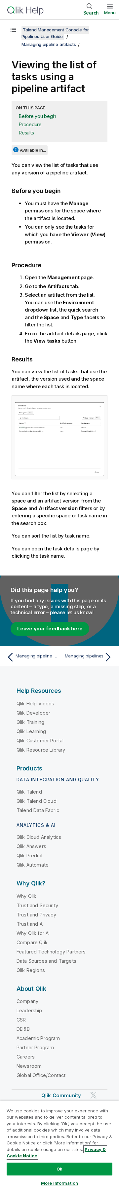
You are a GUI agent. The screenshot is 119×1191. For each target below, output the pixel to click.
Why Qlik (26, 896)
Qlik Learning (31, 731)
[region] (59, 1145)
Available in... (33, 150)
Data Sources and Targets (46, 961)
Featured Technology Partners (51, 951)
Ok (59, 1169)
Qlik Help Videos (36, 703)
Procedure (30, 124)
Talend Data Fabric (38, 810)
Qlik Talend (29, 792)
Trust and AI (30, 924)
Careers (26, 1057)
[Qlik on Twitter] (94, 1095)
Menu (110, 12)
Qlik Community (61, 1095)
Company (27, 1001)
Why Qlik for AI (33, 933)
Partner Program (35, 1047)
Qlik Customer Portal (40, 740)
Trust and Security (37, 905)
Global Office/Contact (41, 1075)
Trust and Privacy (36, 914)
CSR (21, 1020)
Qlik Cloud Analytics (39, 837)
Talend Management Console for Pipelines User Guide (55, 33)
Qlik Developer (33, 713)
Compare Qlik (32, 942)
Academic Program (38, 1038)
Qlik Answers (31, 846)
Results (26, 132)
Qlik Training (30, 722)
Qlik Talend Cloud (37, 801)
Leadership (29, 1010)
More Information (59, 1183)
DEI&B (23, 1029)
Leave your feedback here (50, 628)
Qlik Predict (30, 855)
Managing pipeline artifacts (48, 44)
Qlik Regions (31, 970)
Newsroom (29, 1066)
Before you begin (37, 116)
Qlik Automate (33, 865)
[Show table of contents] (13, 29)
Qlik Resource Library (41, 750)
